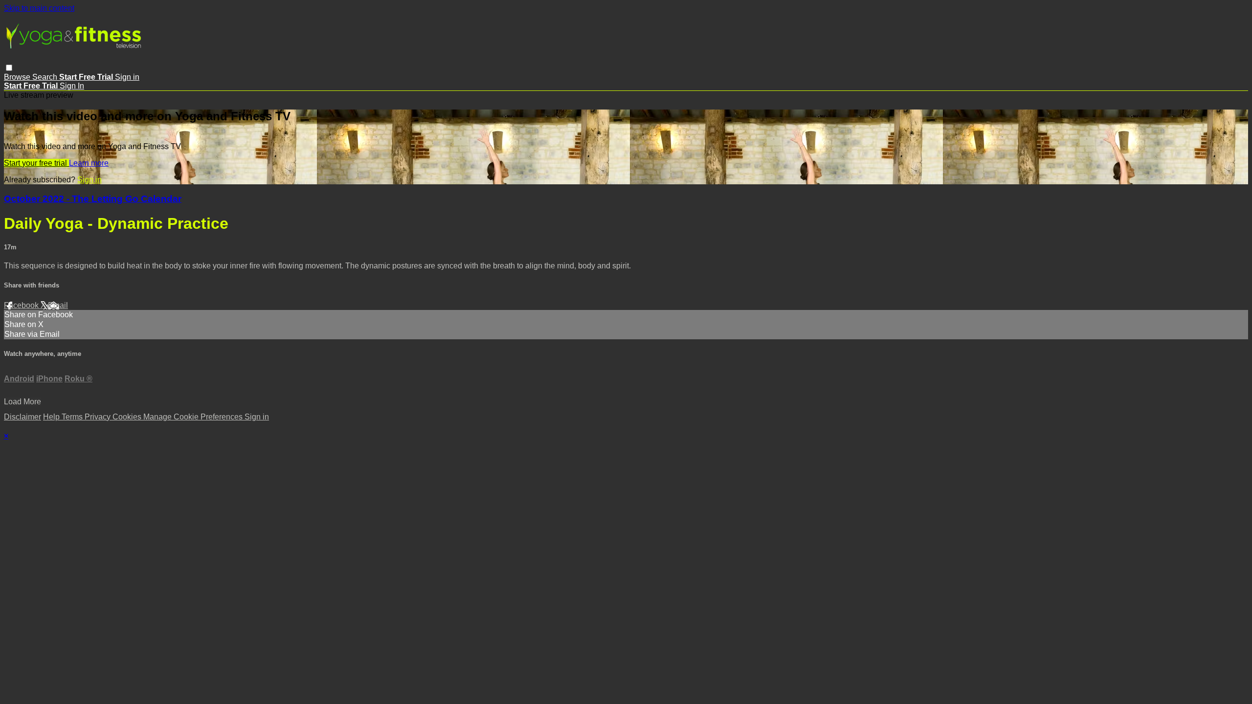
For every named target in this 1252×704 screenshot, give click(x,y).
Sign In (72, 86)
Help (52, 417)
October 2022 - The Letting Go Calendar (92, 199)
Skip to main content (39, 8)
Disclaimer (22, 417)
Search (45, 77)
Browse (18, 77)
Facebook (22, 305)
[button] (9, 68)
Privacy (98, 417)
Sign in (127, 77)
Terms (73, 417)
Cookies (127, 417)
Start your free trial (36, 163)
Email (58, 305)
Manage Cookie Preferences (194, 417)
